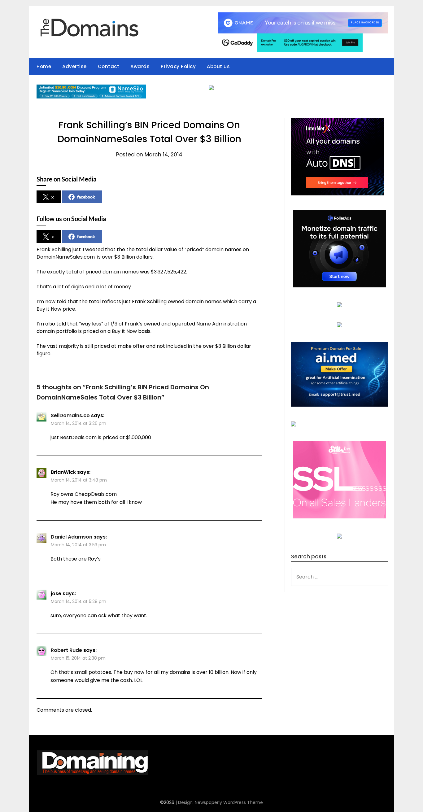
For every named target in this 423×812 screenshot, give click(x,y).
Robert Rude (66, 650)
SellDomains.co (70, 415)
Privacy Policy (178, 66)
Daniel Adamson (71, 536)
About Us (218, 66)
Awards (140, 66)
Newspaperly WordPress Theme (229, 802)
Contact (109, 66)
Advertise (74, 66)
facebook (86, 196)
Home (44, 66)
